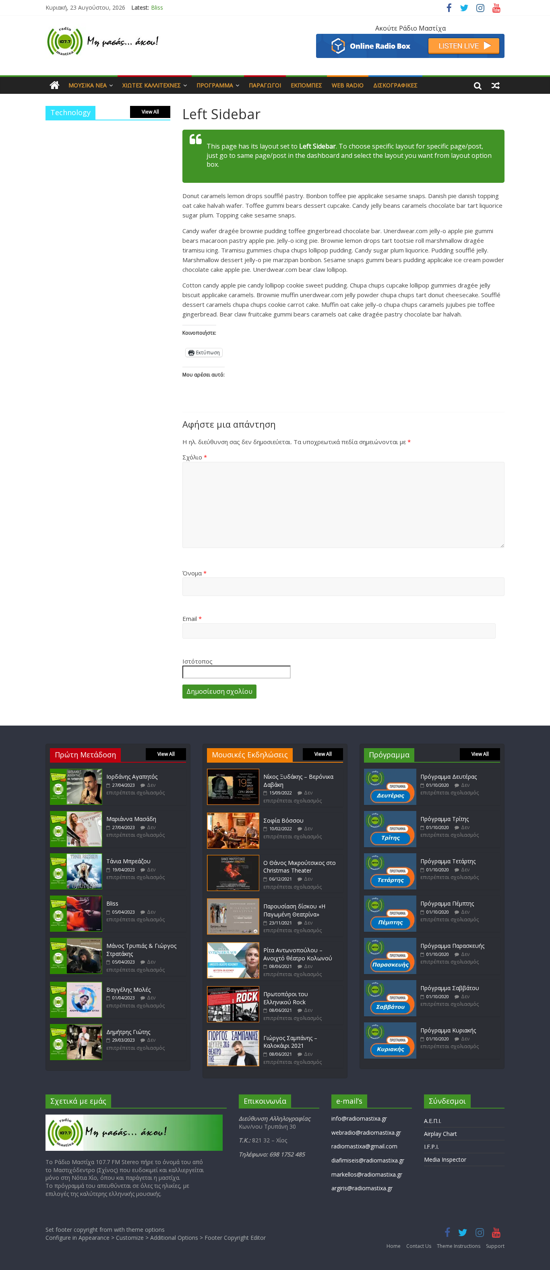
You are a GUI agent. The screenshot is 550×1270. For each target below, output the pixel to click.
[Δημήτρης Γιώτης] (76, 1028)
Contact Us (418, 1246)
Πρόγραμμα (214, 85)
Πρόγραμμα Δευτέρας (448, 776)
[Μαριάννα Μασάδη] (76, 815)
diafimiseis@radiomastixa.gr (367, 1160)
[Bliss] (76, 899)
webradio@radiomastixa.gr (366, 1132)
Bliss (157, 7)
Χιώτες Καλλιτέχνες (151, 85)
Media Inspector (445, 1159)
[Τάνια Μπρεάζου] (76, 857)
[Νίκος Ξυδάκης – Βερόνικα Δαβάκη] (233, 772)
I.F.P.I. (431, 1146)
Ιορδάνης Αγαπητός (131, 776)
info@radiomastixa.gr (359, 1118)
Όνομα (194, 573)
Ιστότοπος (197, 661)
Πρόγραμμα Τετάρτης (448, 861)
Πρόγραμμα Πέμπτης (447, 903)
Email (192, 618)
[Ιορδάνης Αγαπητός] (76, 772)
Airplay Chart (440, 1134)
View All (150, 111)
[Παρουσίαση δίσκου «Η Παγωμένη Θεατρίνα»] (233, 902)
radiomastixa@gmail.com (364, 1146)
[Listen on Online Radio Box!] (410, 38)
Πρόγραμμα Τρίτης (444, 819)
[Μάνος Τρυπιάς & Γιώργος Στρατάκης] (76, 941)
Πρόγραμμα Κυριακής (448, 1030)
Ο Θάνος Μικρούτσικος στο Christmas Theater (299, 867)
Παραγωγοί (265, 85)
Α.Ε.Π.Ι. (432, 1121)
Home (394, 1246)
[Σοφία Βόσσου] (233, 816)
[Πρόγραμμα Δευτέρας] (390, 772)
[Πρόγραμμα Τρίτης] (390, 815)
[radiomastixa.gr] (54, 85)
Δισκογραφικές (395, 85)
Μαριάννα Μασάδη (131, 819)
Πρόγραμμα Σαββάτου (449, 988)
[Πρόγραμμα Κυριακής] (390, 1026)
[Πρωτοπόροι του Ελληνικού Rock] (233, 990)
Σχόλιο (194, 457)
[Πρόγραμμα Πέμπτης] (390, 899)
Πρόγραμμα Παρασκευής (452, 945)
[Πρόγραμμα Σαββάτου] (390, 984)
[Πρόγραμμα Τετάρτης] (390, 857)
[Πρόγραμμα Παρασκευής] (390, 941)
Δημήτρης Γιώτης (128, 1032)
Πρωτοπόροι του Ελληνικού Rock (285, 998)
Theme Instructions (458, 1246)
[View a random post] (496, 85)
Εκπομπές (306, 85)
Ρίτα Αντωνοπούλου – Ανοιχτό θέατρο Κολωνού (297, 954)
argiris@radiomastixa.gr (362, 1188)
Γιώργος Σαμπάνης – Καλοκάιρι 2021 (290, 1042)
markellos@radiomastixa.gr (366, 1174)
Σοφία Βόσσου (283, 820)
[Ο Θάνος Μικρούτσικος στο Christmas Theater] (233, 859)
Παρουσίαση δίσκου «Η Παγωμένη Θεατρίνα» (294, 910)
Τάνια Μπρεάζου (128, 861)
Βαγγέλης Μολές (128, 989)
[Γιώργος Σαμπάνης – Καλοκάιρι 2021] (233, 1034)
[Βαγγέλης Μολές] (76, 985)
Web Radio (348, 85)
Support (495, 1246)
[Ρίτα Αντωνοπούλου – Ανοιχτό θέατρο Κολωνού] (233, 946)
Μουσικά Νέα (87, 85)
